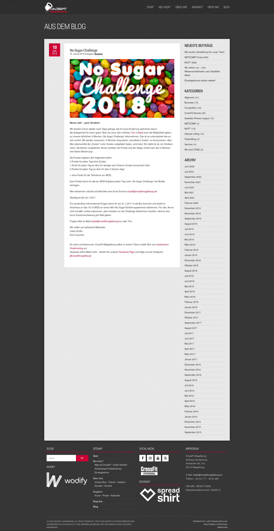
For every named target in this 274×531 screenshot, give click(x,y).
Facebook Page (126, 251)
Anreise (108, 485)
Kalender (115, 495)
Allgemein (189, 97)
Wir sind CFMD (192, 149)
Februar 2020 (191, 202)
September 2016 (193, 374)
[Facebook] (142, 458)
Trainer (112, 482)
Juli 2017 (189, 333)
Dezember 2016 (193, 364)
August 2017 (191, 328)
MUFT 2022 (191, 62)
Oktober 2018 (191, 265)
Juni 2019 (189, 234)
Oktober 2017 (191, 317)
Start (150, 7)
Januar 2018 (191, 307)
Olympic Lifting (192, 133)
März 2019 (190, 244)
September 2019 (193, 218)
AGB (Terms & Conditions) (215, 524)
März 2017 (190, 354)
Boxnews (99, 54)
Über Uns (181, 7)
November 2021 (193, 182)
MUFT (188, 128)
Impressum (222, 527)
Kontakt (98, 485)
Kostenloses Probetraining (108, 468)
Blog (227, 7)
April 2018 (190, 291)
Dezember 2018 (193, 260)
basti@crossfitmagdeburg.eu (106, 221)
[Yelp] (165, 458)
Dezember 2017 (193, 312)
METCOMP (190, 123)
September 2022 (193, 176)
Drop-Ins (213, 7)
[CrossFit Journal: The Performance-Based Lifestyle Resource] (149, 470)
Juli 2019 (189, 229)
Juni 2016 (189, 390)
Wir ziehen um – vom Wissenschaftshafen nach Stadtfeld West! (202, 71)
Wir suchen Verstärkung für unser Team (205, 52)
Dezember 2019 (193, 208)
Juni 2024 (189, 166)
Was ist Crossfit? (103, 464)
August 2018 (191, 270)
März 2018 (190, 296)
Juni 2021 (189, 187)
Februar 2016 (191, 411)
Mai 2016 (189, 395)
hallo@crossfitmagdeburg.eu (207, 474)
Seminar (189, 144)
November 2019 (193, 213)
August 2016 (191, 380)
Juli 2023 (189, 171)
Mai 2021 (189, 192)
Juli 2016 (189, 385)
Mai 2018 (189, 286)
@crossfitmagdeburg (80, 255)
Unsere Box (100, 482)
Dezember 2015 (193, 421)
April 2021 (190, 197)
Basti (140, 132)
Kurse (98, 495)
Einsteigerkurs (102, 472)
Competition (191, 107)
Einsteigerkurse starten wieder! (200, 80)
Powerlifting (190, 139)
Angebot (197, 7)
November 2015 (193, 427)
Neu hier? (165, 7)
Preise (106, 495)
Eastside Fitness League (197, 118)
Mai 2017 (189, 343)
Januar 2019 (191, 255)
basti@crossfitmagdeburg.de (142, 191)
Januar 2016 (191, 416)
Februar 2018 (191, 301)
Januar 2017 (191, 359)
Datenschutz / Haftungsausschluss (210, 521)
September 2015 (193, 432)
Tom (133, 132)
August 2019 (191, 223)
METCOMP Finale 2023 (196, 57)
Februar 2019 (191, 249)
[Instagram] (150, 458)
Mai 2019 (189, 239)
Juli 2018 (189, 275)
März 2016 (190, 406)
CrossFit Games (193, 113)
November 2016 (193, 369)
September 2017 (193, 322)
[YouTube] (158, 458)
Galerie (121, 482)
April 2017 (190, 348)
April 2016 (190, 400)
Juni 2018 (189, 281)
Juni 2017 (189, 338)
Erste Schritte (120, 464)
